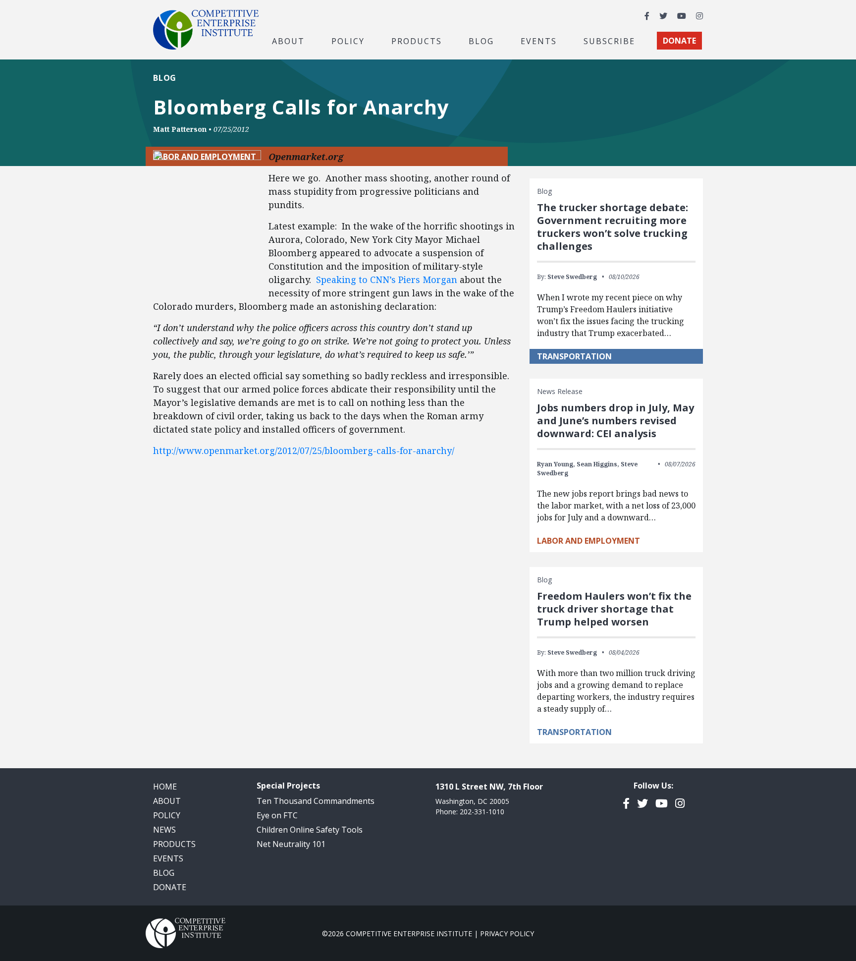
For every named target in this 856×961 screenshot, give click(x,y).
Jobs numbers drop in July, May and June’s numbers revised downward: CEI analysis (615, 420)
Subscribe (609, 40)
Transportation (574, 356)
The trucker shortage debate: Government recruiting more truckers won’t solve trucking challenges (612, 227)
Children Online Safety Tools (310, 829)
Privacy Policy (507, 933)
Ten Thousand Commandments (315, 800)
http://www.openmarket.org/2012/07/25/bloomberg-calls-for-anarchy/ (303, 450)
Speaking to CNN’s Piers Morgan (386, 279)
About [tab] (288, 40)
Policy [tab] (348, 40)
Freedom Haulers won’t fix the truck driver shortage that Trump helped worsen (614, 608)
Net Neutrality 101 (291, 844)
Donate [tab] (679, 40)
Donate (169, 887)
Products (174, 844)
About (167, 800)
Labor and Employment (588, 540)
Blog (481, 40)
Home (165, 786)
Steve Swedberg (572, 277)
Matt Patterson (180, 129)
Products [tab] (416, 40)
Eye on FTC (277, 815)
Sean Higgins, (598, 464)
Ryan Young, (556, 464)
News (164, 829)
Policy (166, 815)
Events (539, 40)
